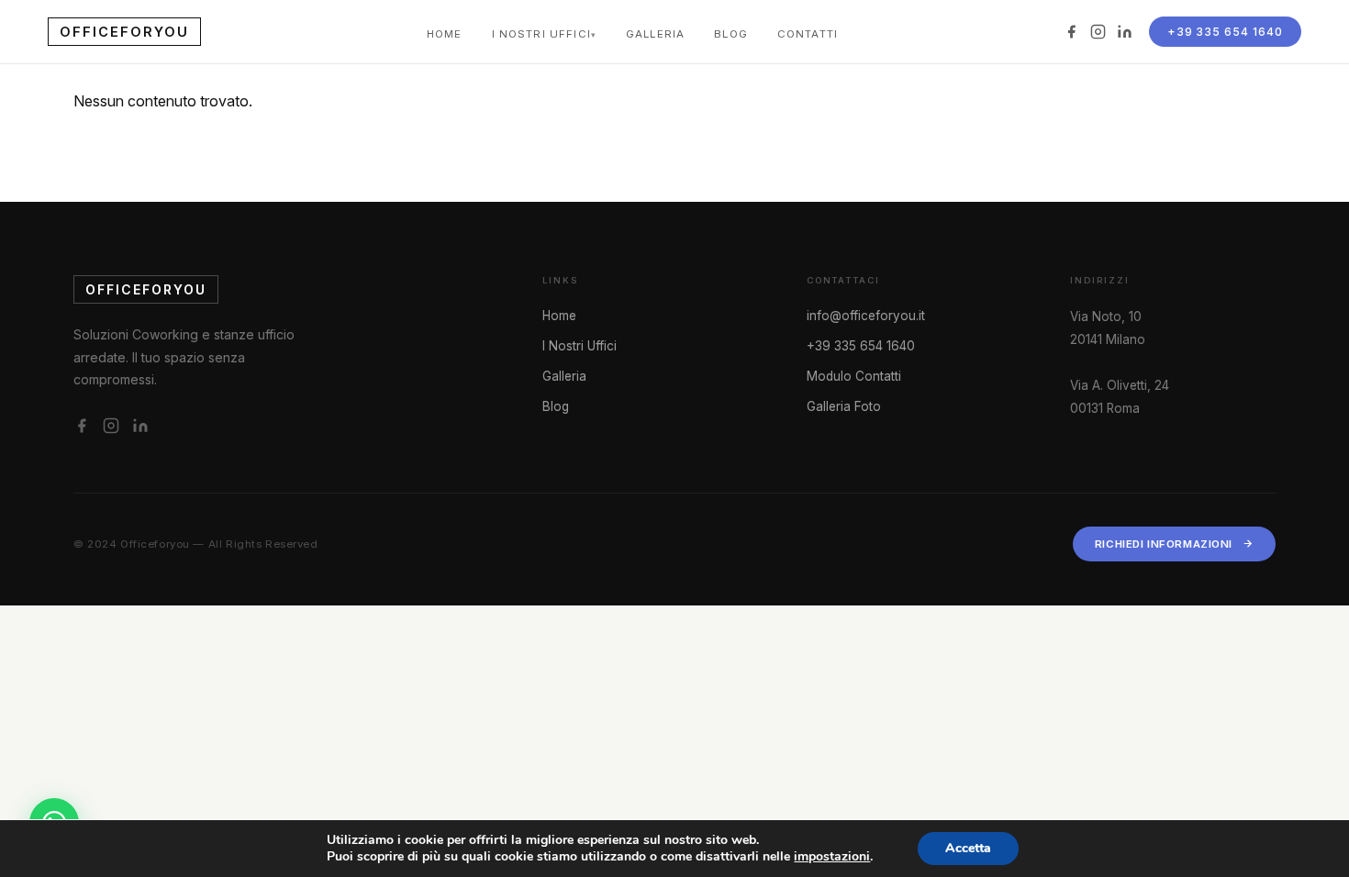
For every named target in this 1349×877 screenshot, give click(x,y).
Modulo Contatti (854, 376)
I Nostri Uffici (541, 34)
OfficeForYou (124, 31)
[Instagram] (1098, 31)
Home (445, 34)
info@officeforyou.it (866, 315)
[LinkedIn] (1124, 31)
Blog (731, 34)
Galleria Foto (844, 406)
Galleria (655, 34)
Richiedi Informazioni (1163, 544)
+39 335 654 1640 (1225, 32)
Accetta (968, 848)
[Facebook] (1071, 31)
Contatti (807, 34)
